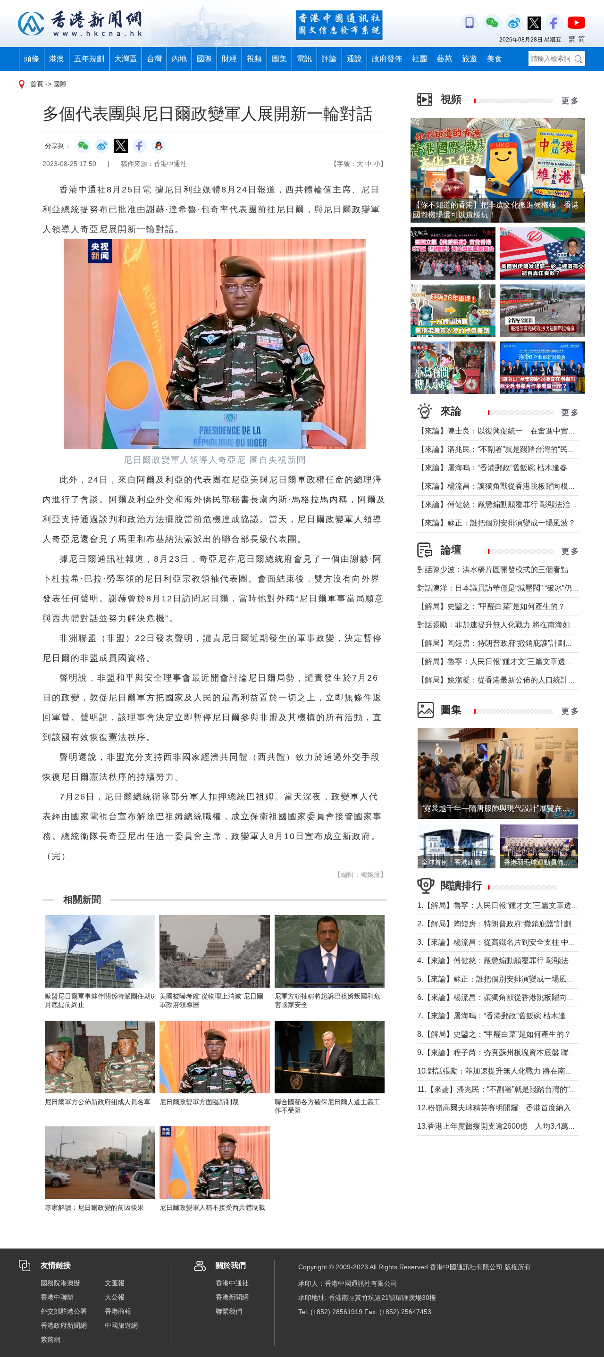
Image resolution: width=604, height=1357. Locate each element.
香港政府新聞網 (64, 1325)
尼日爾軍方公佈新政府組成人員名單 (98, 1102)
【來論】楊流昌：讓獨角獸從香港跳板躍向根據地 (500, 486)
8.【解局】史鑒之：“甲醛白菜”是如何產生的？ (494, 1034)
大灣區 (125, 59)
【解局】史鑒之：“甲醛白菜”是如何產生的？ (491, 606)
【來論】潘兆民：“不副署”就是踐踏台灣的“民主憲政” (505, 449)
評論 (329, 59)
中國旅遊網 (121, 1325)
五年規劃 (89, 59)
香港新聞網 (232, 1297)
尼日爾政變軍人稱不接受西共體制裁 (212, 1207)
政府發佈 (387, 59)
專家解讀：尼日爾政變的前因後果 (94, 1207)
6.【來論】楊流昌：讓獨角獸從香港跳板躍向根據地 (503, 997)
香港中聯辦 (57, 1297)
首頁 (36, 84)
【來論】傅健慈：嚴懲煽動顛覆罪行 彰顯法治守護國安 (508, 504)
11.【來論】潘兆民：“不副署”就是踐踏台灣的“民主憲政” (509, 1089)
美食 (494, 59)
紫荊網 (50, 1339)
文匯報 (115, 1283)
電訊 (304, 59)
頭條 (31, 59)
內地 (179, 59)
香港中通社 (232, 1283)
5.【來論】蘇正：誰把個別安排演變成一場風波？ (499, 979)
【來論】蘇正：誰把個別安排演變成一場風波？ (496, 523)
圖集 (279, 59)
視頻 (254, 59)
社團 (419, 59)
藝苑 (444, 59)
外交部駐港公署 (64, 1311)
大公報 (115, 1297)
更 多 (570, 101)
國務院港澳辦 (60, 1283)
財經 (229, 59)
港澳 (56, 59)
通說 (354, 59)
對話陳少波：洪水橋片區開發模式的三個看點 (492, 570)
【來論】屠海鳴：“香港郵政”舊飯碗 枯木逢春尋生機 (503, 468)
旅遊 (469, 59)
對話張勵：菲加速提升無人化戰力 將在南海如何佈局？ (508, 625)
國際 (204, 59)
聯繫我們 (229, 1311)
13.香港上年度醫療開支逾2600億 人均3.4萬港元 (500, 1126)
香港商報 (118, 1311)
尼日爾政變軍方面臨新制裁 (199, 1102)
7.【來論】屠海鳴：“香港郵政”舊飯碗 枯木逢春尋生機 (506, 1016)
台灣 (154, 59)
